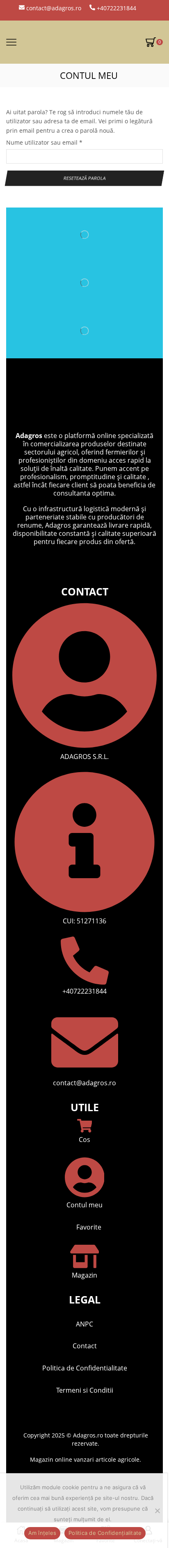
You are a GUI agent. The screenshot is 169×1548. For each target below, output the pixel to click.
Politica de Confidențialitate (105, 1533)
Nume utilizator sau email (44, 142)
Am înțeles (42, 1533)
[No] (157, 1510)
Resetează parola (84, 178)
